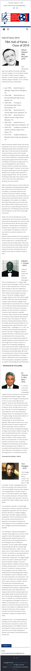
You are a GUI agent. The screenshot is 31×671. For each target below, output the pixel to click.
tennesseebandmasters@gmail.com (12, 653)
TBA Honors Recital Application (16, 5)
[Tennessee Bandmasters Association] (4, 29)
